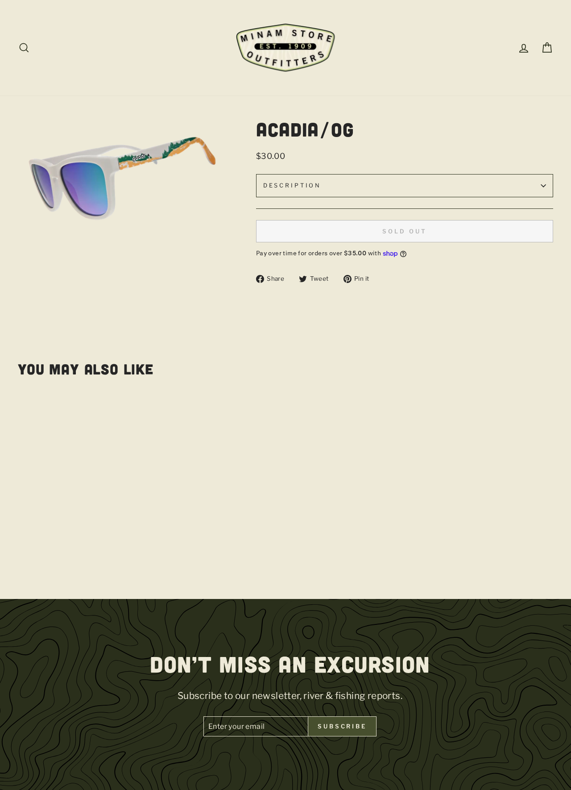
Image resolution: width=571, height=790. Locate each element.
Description (292, 185)
